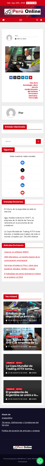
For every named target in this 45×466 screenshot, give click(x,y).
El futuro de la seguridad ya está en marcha (20, 316)
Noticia (9, 310)
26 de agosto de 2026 (18, 399)
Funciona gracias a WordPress (14, 459)
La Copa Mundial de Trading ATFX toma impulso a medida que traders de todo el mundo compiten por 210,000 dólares (22, 234)
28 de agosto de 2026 (18, 320)
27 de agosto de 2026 (18, 346)
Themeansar (22, 462)
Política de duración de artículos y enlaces (21, 430)
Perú (15, 310)
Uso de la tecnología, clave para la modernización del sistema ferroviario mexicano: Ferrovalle (30, 90)
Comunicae (10, 336)
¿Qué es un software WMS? (16, 252)
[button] (37, 20)
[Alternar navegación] (20, 19)
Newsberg (35, 459)
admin (34, 320)
